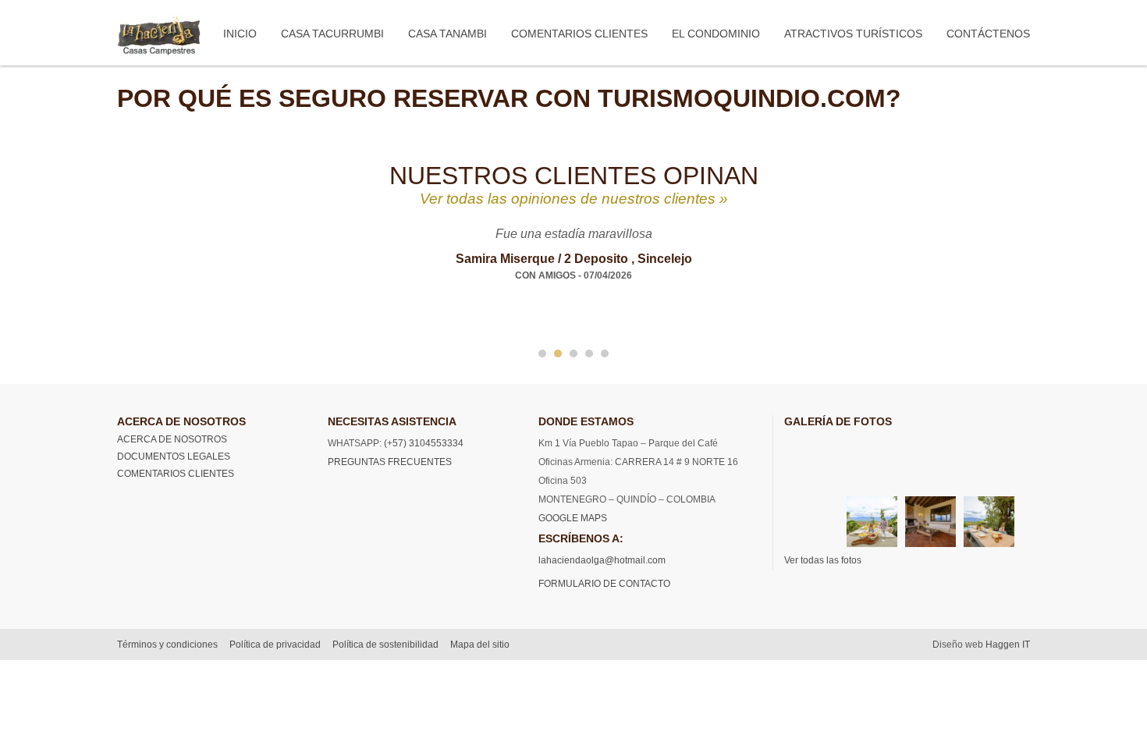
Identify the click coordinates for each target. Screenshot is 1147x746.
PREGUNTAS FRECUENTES (390, 461)
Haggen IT (1007, 644)
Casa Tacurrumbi (332, 33)
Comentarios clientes (579, 33)
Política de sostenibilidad (385, 644)
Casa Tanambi (447, 33)
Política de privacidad (275, 644)
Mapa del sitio (480, 644)
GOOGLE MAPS (572, 518)
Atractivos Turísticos (853, 33)
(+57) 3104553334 (422, 443)
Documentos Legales (173, 456)
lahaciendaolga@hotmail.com (602, 560)
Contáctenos (988, 33)
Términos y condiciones (167, 644)
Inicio (240, 33)
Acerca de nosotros (172, 439)
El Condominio (716, 33)
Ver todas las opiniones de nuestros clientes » (574, 198)
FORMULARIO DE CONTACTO (604, 583)
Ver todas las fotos (822, 560)
